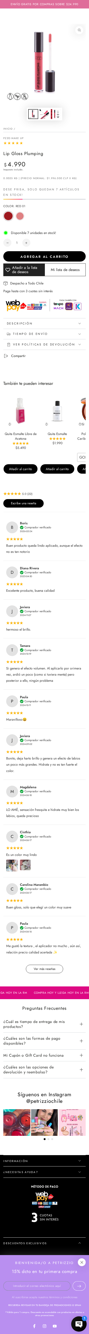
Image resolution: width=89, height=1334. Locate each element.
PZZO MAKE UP (13, 138)
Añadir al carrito (20, 469)
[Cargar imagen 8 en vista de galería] (56, 114)
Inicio (8, 129)
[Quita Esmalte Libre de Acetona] (20, 411)
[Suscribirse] (79, 1286)
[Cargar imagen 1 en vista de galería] (33, 114)
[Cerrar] (82, 1262)
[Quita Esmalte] (57, 411)
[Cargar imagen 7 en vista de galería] (45, 114)
